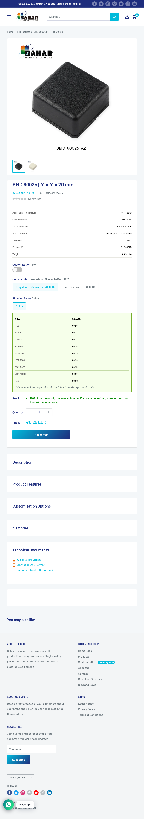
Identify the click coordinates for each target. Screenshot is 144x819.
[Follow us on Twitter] (101, 3)
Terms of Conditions (90, 714)
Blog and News (87, 684)
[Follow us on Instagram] (107, 3)
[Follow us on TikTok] (127, 3)
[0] (134, 17)
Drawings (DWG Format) (30, 564)
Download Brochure (90, 679)
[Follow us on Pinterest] (114, 3)
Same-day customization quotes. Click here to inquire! (49, 3)
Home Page (85, 650)
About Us (83, 667)
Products (83, 656)
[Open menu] (9, 16)
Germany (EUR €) (17, 777)
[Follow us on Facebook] (94, 3)
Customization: (24, 264)
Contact (83, 673)
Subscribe (18, 759)
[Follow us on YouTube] (121, 3)
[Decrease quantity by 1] (30, 412)
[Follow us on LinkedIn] (134, 3)
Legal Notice (86, 703)
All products (23, 31)
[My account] (127, 17)
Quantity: (18, 412)
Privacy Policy (86, 709)
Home (10, 31)
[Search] (114, 17)
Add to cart (41, 434)
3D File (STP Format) (28, 559)
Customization (17, 269)
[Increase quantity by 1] (48, 412)
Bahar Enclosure (23, 193)
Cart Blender (29, 807)
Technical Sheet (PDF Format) (34, 570)
